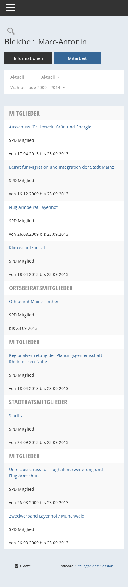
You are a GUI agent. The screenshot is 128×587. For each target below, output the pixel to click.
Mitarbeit (77, 58)
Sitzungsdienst (94, 566)
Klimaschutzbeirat (27, 247)
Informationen (28, 58)
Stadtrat (17, 415)
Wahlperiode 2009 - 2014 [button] (35, 87)
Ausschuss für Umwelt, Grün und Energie (50, 127)
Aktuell (17, 77)
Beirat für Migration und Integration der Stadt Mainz (61, 167)
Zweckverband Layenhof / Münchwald (47, 516)
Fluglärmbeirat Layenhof (33, 207)
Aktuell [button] (48, 77)
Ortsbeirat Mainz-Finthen (34, 301)
